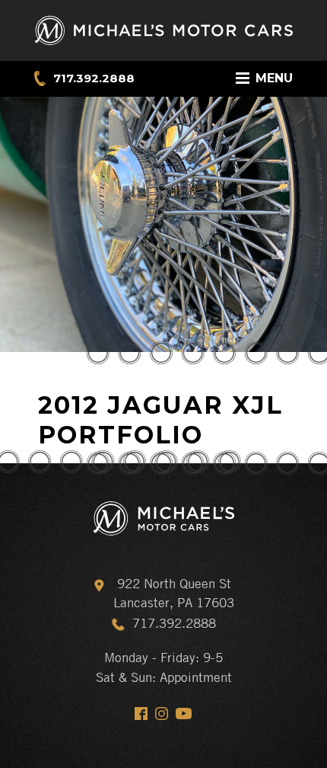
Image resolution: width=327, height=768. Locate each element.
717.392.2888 (94, 78)
